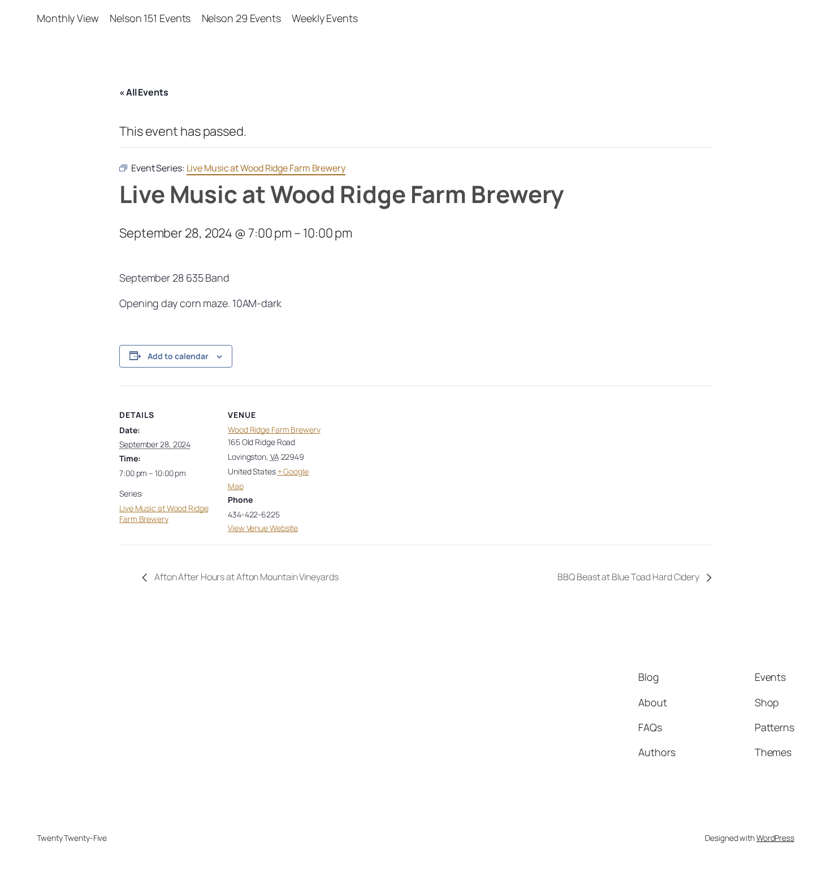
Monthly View (68, 18)
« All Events (143, 92)
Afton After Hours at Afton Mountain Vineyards (245, 577)
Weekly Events (325, 18)
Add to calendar (178, 356)
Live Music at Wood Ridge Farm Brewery (164, 514)
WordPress (775, 837)
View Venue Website (263, 528)
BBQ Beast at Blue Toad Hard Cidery (629, 577)
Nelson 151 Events (150, 18)
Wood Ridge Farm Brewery (274, 429)
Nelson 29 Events (241, 18)
